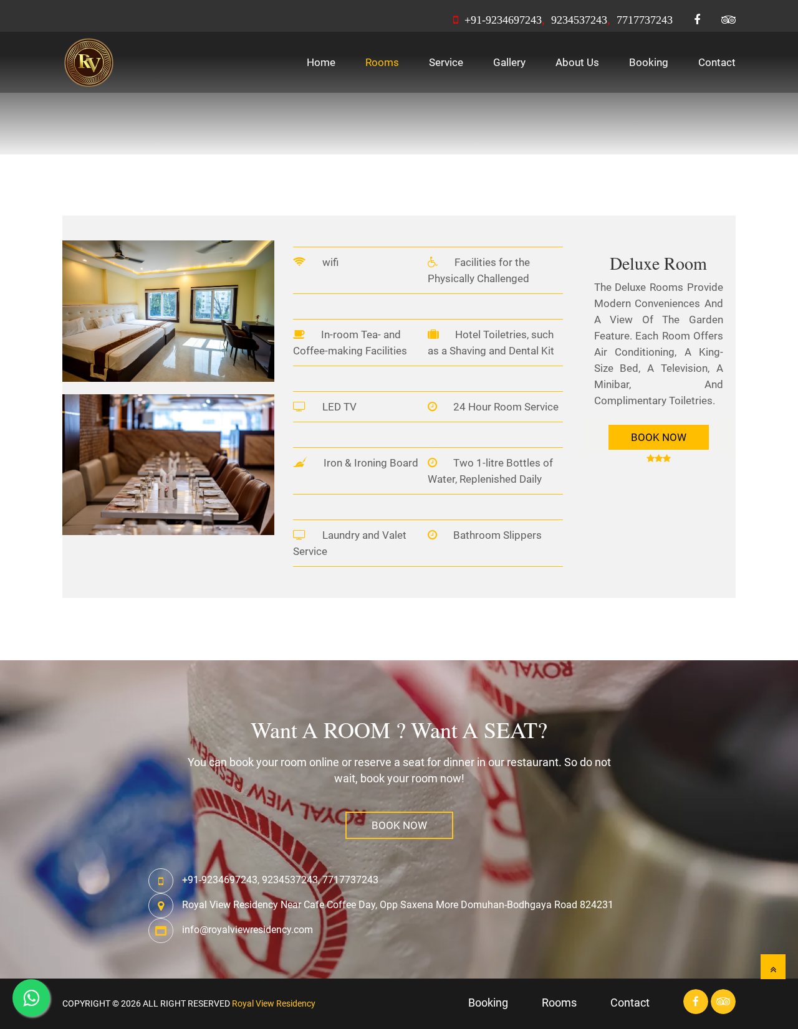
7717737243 (645, 20)
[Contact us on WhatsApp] (31, 998)
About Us (577, 62)
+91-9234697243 (501, 20)
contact (630, 1002)
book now (399, 825)
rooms (559, 1002)
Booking (648, 62)
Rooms (382, 62)
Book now (658, 437)
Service (446, 62)
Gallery (509, 62)
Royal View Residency (273, 1003)
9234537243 (579, 20)
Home (321, 62)
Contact (717, 62)
